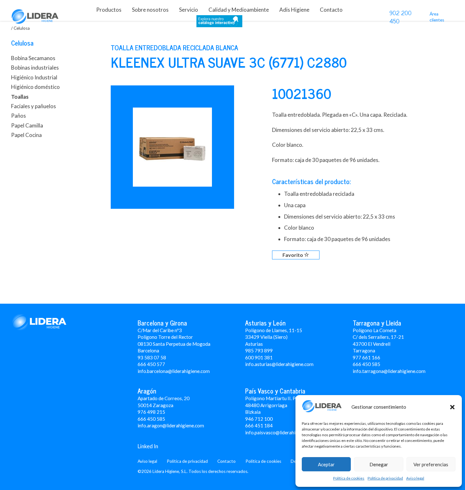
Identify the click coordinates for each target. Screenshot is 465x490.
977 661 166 (366, 357)
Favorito (293, 255)
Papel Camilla (27, 125)
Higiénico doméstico (35, 87)
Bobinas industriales (35, 67)
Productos (108, 9)
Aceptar (326, 464)
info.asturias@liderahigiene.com (279, 364)
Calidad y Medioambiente (238, 9)
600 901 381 (259, 357)
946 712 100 (259, 419)
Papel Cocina (26, 135)
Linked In (148, 446)
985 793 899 (259, 350)
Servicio (188, 9)
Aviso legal (415, 478)
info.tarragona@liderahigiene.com (389, 371)
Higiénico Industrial (34, 77)
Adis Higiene (294, 9)
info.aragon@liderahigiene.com (171, 425)
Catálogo (219, 22)
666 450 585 (151, 419)
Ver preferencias (430, 464)
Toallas (19, 96)
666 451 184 (259, 425)
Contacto (331, 9)
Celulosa (22, 42)
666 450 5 (364, 364)
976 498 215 (151, 412)
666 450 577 (151, 364)
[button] (452, 407)
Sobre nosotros (150, 9)
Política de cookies (348, 478)
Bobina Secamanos (33, 58)
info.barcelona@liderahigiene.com (174, 371)
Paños (18, 115)
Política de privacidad (385, 478)
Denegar (378, 464)
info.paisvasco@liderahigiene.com (281, 432)
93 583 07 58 (152, 357)
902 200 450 (400, 17)
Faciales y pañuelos (33, 106)
